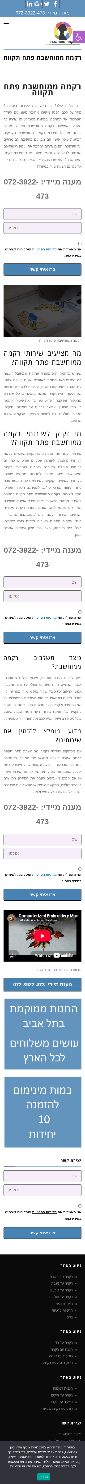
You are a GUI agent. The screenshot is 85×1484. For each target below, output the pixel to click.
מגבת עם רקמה (62, 1349)
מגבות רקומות (63, 1388)
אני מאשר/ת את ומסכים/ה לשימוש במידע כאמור (43, 252)
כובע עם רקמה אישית (58, 1408)
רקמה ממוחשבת (61, 1276)
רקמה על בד (64, 1342)
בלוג (70, 1317)
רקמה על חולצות (61, 1296)
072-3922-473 (30, 12)
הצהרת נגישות (62, 1303)
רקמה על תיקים (62, 1395)
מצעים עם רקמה (61, 1401)
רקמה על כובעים (61, 1290)
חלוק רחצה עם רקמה (58, 1362)
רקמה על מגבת (62, 1283)
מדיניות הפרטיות (44, 249)
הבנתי (44, 1477)
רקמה (39, 970)
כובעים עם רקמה (61, 1356)
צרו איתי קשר (42, 269)
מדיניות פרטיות (62, 1310)
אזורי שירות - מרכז (56, 970)
